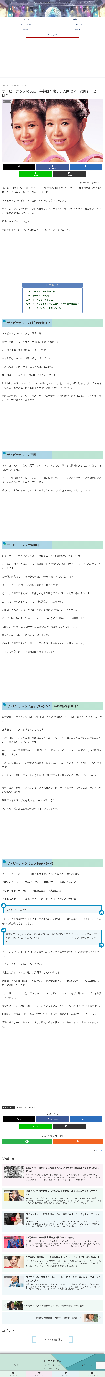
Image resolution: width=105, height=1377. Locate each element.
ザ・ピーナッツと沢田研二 (40, 300)
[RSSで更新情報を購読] (78, 1141)
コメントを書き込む (52, 1339)
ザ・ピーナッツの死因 (38, 295)
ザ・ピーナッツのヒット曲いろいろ (44, 308)
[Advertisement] (52, 59)
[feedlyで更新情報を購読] (27, 1141)
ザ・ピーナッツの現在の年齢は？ (43, 291)
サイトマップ (86, 1365)
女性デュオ (23, 1107)
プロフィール (18, 1365)
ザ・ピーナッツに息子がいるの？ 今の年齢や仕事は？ (53, 304)
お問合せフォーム (52, 1365)
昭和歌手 (33, 1107)
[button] (69, 174)
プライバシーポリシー (52, 1369)
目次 (48, 285)
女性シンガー (9, 1107)
